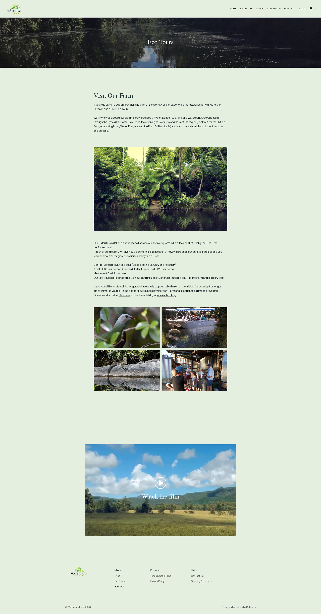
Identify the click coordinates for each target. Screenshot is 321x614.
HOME (233, 8)
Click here (124, 295)
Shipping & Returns (201, 581)
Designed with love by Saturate (239, 607)
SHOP (243, 8)
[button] (312, 8)
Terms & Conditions (160, 576)
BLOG (302, 8)
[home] (15, 9)
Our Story (120, 581)
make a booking (166, 295)
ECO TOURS (274, 8)
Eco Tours (120, 586)
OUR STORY (257, 8)
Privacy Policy (157, 581)
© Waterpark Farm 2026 (78, 607)
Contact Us (197, 576)
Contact (290, 8)
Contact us (100, 265)
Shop (117, 576)
